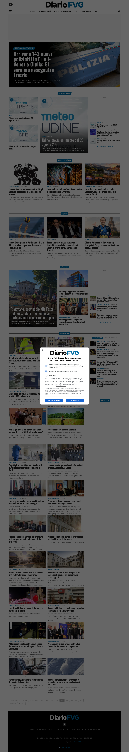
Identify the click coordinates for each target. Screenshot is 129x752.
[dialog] (64, 376)
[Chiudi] (42, 350)
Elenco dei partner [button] (61, 386)
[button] (64, 375)
